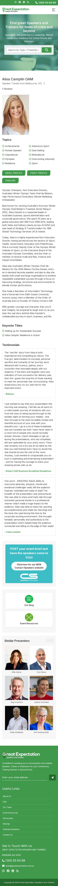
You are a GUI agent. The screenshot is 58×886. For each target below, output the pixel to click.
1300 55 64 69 (47, 2)
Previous (48, 640)
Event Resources (10, 813)
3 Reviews (7, 88)
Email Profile (13, 173)
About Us (7, 796)
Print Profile (38, 173)
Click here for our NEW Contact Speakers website (29, 566)
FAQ (4, 802)
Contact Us (8, 835)
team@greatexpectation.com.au (20, 866)
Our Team (7, 807)
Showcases (8, 818)
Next (52, 640)
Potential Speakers (11, 829)
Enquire (10, 180)
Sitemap (6, 824)
